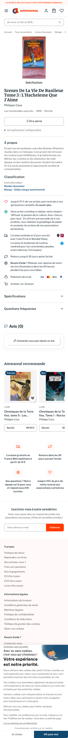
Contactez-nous (13, 643)
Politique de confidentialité (19, 614)
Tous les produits (23, 32)
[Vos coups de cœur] (61, 11)
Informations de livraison (18, 600)
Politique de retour (14, 552)
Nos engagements (14, 571)
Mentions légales (13, 609)
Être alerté (35, 121)
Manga (58, 32)
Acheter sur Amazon (22, 283)
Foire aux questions (15, 566)
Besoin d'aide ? (18, 263)
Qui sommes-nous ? (15, 562)
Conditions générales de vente (21, 605)
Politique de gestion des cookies (22, 623)
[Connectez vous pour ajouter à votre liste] (32, 398)
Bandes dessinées (14, 186)
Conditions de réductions (18, 619)
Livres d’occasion (43, 32)
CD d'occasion (12, 576)
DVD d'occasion (13, 580)
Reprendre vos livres (15, 557)
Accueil (8, 32)
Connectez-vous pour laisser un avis (35, 341)
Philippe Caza (13, 105)
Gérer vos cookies (14, 628)
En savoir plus (43, 205)
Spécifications (34, 82)
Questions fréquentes (20, 309)
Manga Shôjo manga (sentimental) (24, 189)
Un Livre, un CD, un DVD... (20, 22)
